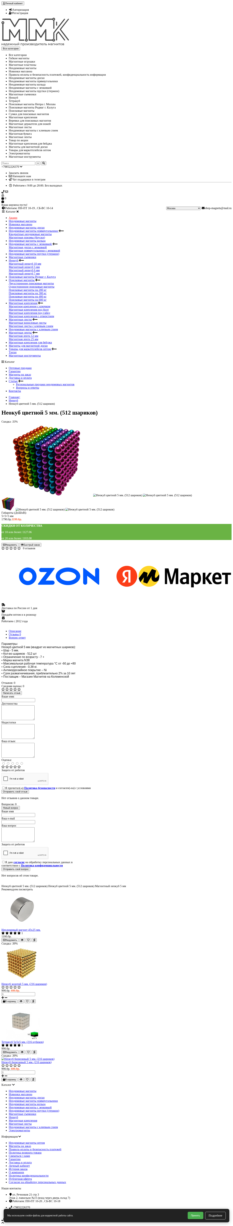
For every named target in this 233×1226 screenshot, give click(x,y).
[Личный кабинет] (116, 195)
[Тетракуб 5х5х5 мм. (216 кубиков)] (21, 1038)
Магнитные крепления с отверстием (31, 316)
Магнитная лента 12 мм (23, 335)
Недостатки (8, 722)
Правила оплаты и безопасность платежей (35, 1149)
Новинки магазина (20, 224)
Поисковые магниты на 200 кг (28, 290)
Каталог (6, 1084)
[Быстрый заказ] (22, 940)
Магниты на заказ (20, 374)
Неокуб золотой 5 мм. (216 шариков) (24, 984)
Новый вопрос (10, 808)
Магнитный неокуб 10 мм (25, 263)
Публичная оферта (20, 1178)
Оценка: (6, 759)
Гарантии (15, 371)
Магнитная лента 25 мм (23, 339)
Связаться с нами (19, 1155)
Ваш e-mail (8, 818)
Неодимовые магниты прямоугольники (34, 230)
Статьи (13, 381)
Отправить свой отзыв (15, 791)
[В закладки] (28, 940)
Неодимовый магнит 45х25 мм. (21, 929)
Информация (9, 1136)
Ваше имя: (7, 696)
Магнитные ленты (20, 332)
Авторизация (20, 9)
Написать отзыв (11, 693)
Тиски (13, 352)
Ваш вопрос (8, 825)
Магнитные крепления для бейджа (30, 342)
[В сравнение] (34, 940)
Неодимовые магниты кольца (27, 240)
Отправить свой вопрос (16, 869)
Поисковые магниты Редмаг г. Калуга (32, 276)
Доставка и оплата (20, 377)
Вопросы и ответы (27, 387)
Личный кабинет (19, 1165)
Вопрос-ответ (17, 637)
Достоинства (9, 703)
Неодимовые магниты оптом (27, 1142)
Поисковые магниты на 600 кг (28, 299)
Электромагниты (19, 1130)
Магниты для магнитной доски (28, 345)
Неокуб (14, 260)
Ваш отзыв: (8, 741)
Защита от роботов (13, 770)
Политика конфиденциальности (29, 1175)
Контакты (15, 391)
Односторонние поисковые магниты (31, 286)
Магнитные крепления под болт (29, 309)
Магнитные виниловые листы (27, 322)
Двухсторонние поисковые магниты (31, 283)
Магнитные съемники (22, 257)
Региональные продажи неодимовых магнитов (45, 384)
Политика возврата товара (25, 1152)
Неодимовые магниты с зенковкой (30, 244)
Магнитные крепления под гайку (29, 312)
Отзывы (15, 634)
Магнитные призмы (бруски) (27, 237)
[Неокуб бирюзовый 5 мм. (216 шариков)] (27, 1058)
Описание (15, 631)
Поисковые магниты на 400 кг (28, 296)
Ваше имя (7, 811)
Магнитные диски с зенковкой (28, 247)
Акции (13, 217)
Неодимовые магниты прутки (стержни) (34, 253)
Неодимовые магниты (22, 221)
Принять (195, 1215)
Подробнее (215, 1215)
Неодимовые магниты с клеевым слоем (33, 329)
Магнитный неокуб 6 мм (24, 270)
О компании (16, 1172)
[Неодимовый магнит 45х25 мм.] (21, 926)
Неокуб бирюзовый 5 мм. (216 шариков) (26, 1062)
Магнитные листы (20, 319)
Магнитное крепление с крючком (29, 306)
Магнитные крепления (23, 303)
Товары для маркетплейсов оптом (30, 349)
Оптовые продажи (20, 368)
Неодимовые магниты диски (27, 227)
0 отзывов (29, 548)
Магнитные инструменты (25, 355)
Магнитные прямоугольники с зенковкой (34, 250)
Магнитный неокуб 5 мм (24, 267)
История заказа (18, 1169)
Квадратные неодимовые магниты (30, 234)
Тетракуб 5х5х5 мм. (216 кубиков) (22, 1042)
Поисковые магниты (22, 280)
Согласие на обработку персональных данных (37, 1182)
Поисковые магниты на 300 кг (28, 293)
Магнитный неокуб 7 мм (24, 273)
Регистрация (20, 13)
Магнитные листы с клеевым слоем (31, 326)
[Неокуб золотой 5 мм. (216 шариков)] (21, 980)
